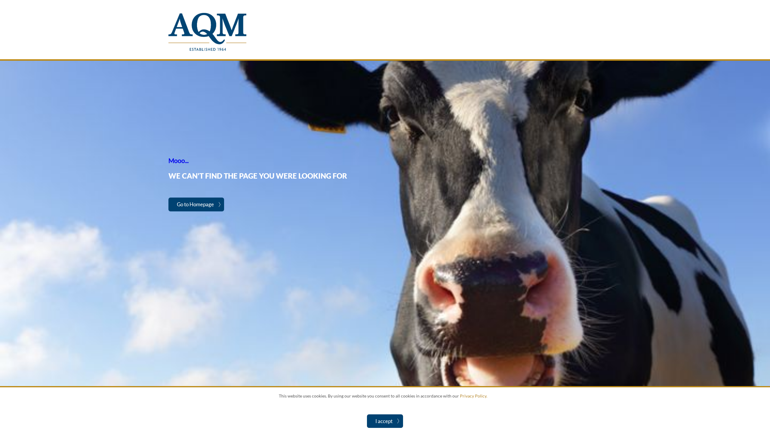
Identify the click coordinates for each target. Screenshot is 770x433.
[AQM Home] (207, 49)
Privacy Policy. (473, 395)
